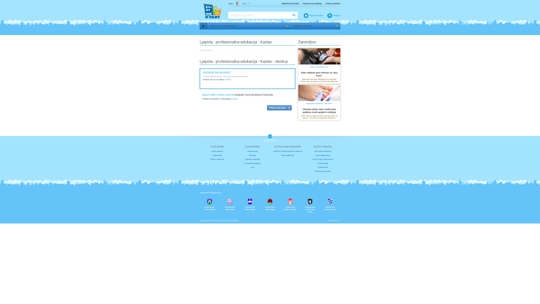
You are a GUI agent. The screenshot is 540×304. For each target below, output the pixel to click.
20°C (238, 3)
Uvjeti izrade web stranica (322, 159)
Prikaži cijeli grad (277, 107)
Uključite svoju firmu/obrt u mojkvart (287, 151)
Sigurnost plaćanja (252, 159)
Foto (252, 167)
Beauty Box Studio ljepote (218, 94)
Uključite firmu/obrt (290, 3)
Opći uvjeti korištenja (322, 151)
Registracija (252, 151)
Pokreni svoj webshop (312, 3)
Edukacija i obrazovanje (223, 26)
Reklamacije (323, 167)
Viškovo (228, 79)
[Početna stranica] (203, 26)
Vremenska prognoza (252, 163)
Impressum (217, 155)
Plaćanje (252, 155)
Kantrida (234, 99)
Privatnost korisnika (323, 171)
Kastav (308, 26)
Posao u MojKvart (217, 159)
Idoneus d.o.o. (335, 220)
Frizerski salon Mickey (217, 72)
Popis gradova (217, 151)
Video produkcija (332, 3)
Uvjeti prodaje (322, 163)
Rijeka (297, 26)
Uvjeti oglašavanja (322, 155)
